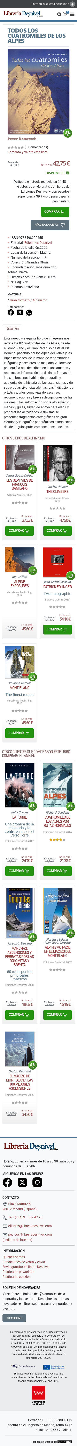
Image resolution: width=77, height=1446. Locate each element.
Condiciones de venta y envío (23, 1262)
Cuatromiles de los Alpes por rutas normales (57, 821)
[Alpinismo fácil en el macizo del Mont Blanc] (57, 911)
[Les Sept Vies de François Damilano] (19, 458)
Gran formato (20, 300)
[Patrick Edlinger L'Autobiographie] (57, 562)
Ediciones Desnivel (38, 242)
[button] (59, 14)
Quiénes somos (13, 1257)
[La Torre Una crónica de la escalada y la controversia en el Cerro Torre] (19, 785)
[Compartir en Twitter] (20, 312)
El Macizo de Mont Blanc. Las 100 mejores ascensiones (19, 1082)
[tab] (12, 329)
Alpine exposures (19, 584)
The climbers (57, 491)
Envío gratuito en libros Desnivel (25, 1266)
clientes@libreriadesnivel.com (29, 1226)
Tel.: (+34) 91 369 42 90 (24, 1217)
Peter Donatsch (22, 138)
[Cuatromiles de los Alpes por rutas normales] (57, 785)
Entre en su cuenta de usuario (50, 4)
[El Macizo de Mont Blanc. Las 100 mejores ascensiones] (19, 1048)
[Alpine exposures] (19, 559)
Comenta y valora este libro (27, 152)
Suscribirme (14, 1318)
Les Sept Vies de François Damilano (19, 484)
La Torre (19, 817)
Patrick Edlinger (57, 587)
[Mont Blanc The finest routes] (19, 662)
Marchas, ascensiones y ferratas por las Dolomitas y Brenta (19, 956)
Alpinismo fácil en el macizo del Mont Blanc (57, 951)
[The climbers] (57, 463)
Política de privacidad (18, 1271)
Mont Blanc (19, 688)
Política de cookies (16, 1276)
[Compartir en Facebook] (11, 312)
